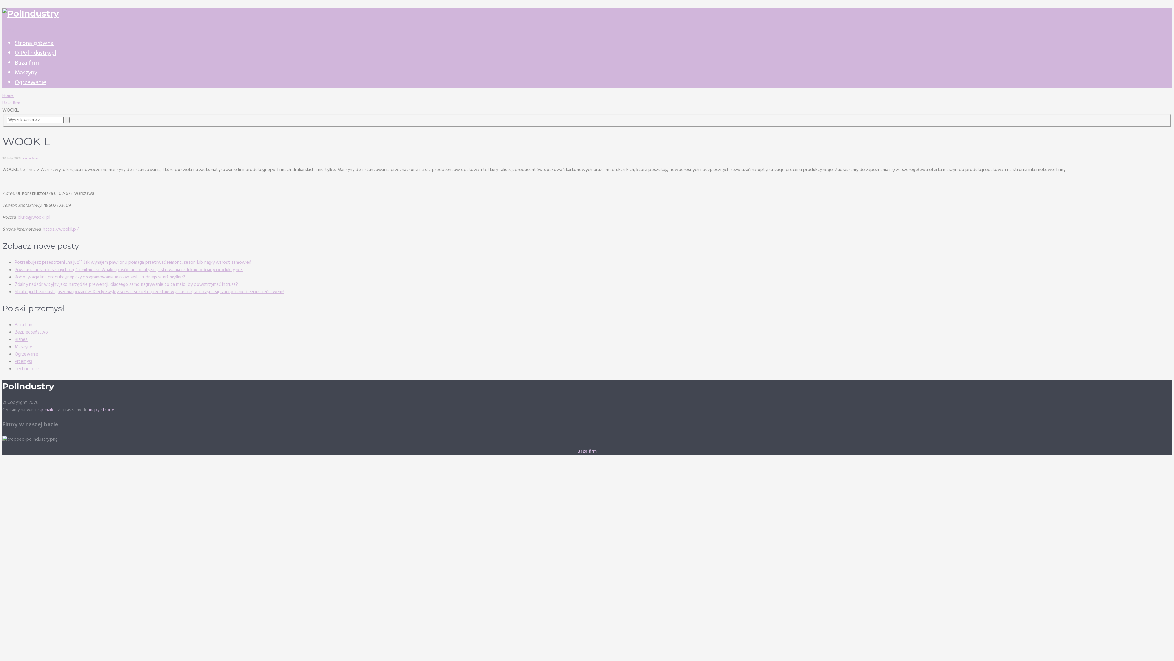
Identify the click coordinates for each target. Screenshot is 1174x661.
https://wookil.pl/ (61, 229)
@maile (47, 410)
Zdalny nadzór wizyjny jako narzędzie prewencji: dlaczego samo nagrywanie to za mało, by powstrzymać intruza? (126, 284)
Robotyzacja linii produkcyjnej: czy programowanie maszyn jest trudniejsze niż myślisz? (100, 277)
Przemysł (23, 361)
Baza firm (27, 63)
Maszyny (26, 73)
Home (8, 95)
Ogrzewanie (30, 83)
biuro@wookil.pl (34, 217)
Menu (8, 30)
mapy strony (101, 410)
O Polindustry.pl (35, 53)
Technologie (27, 369)
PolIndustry (28, 386)
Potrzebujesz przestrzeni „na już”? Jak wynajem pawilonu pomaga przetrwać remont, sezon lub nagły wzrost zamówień (133, 262)
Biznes (21, 339)
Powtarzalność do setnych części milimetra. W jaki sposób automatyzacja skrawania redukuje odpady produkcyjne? (129, 270)
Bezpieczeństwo (31, 332)
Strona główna (34, 43)
